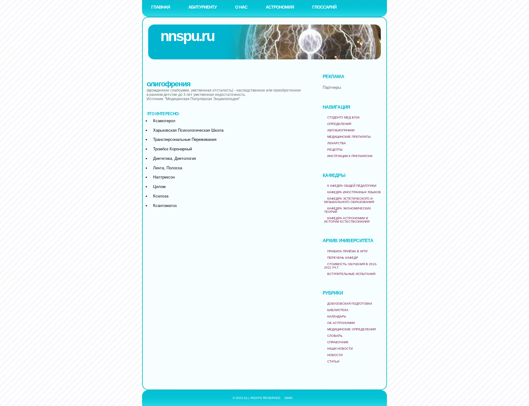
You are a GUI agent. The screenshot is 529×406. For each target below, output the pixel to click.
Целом (159, 186)
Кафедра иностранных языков (354, 192)
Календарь (336, 316)
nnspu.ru (187, 36)
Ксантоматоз (165, 205)
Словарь (335, 335)
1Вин (288, 398)
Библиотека (337, 310)
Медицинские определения (351, 329)
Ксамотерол (164, 120)
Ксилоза (160, 196)
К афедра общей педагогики (351, 185)
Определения (339, 124)
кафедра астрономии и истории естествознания (347, 219)
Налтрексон (164, 177)
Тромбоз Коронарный (172, 149)
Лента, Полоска (167, 168)
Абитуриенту (202, 7)
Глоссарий (324, 7)
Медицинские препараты (349, 136)
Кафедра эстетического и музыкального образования (349, 200)
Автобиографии (341, 130)
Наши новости (340, 348)
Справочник (337, 342)
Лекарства (336, 143)
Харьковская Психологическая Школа (188, 130)
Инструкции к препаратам (349, 156)
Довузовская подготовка (349, 303)
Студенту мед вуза (343, 117)
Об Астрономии (341, 323)
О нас (241, 7)
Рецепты (335, 149)
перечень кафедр (342, 257)
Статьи (333, 361)
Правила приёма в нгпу (347, 251)
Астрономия (280, 7)
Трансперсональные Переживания (184, 139)
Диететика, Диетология (174, 158)
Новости (335, 355)
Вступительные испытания (351, 274)
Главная (160, 7)
